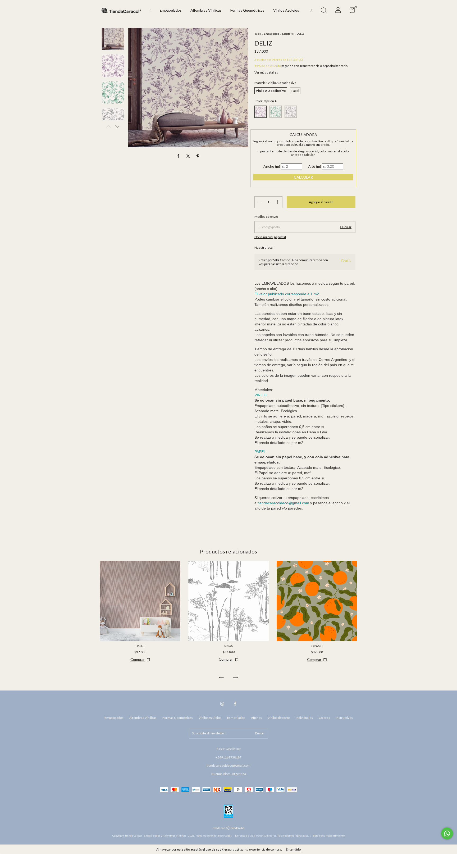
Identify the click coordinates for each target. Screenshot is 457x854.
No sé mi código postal (270, 237)
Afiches (256, 718)
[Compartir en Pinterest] (198, 156)
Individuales (304, 718)
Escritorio (288, 33)
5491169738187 (229, 749)
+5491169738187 (228, 757)
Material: (275, 83)
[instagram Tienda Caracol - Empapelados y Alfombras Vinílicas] (222, 704)
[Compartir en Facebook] (178, 156)
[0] (350, 11)
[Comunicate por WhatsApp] (447, 833)
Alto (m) (314, 166)
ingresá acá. (302, 835)
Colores (324, 718)
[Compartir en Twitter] (188, 156)
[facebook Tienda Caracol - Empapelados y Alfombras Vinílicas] (235, 704)
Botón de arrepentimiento (329, 835)
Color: (265, 101)
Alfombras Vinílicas (206, 10)
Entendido (293, 849)
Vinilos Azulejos (286, 10)
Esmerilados (236, 718)
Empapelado (271, 33)
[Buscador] (324, 11)
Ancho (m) (271, 166)
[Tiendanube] (228, 828)
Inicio (257, 33)
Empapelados (171, 10)
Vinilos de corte (279, 718)
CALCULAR (303, 177)
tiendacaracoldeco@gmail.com (228, 765)
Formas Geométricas (247, 10)
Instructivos (344, 718)
